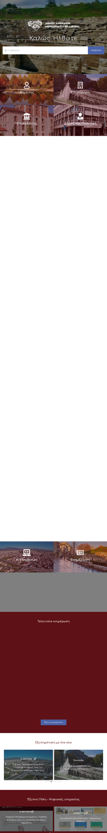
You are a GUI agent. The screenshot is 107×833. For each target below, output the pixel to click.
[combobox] (45, 50)
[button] (5, 764)
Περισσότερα (19, 700)
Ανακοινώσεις (17, 632)
